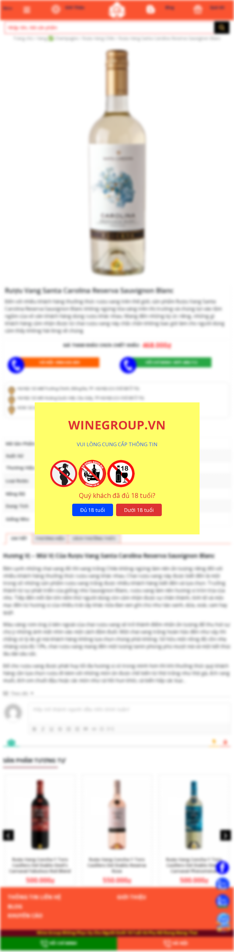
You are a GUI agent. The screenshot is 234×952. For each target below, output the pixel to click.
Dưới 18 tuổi (139, 509)
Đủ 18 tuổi (92, 509)
